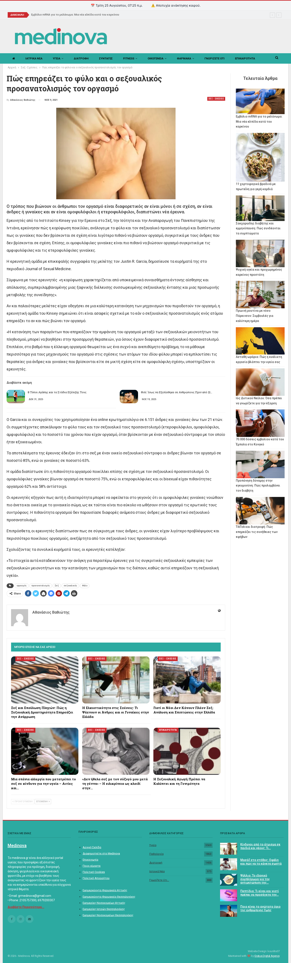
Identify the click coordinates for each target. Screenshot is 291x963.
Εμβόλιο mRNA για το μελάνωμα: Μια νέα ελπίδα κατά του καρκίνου (75, 14)
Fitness (128, 58)
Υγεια (56, 58)
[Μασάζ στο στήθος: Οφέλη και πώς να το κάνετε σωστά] (228, 864)
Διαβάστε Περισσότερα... (26, 907)
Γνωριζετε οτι (215, 58)
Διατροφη (81, 58)
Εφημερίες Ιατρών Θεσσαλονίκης (104, 909)
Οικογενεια (155, 58)
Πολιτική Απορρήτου (96, 878)
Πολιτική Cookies (94, 872)
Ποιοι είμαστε (92, 865)
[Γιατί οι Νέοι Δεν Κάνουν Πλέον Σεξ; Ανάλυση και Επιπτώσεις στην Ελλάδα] (187, 679)
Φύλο (84, 585)
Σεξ (57, 585)
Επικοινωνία (90, 859)
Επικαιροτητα (245, 58)
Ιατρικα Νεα (33, 58)
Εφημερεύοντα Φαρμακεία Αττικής (105, 890)
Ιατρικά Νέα (157, 871)
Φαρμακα (184, 58)
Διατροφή (155, 862)
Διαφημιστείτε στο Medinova (101, 853)
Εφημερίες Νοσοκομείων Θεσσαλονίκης (108, 915)
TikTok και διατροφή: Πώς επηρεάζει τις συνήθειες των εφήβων (257, 532)
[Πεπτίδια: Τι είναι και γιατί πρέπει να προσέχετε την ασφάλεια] (228, 895)
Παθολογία (156, 853)
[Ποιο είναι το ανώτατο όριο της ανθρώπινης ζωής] (228, 911)
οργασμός (22, 585)
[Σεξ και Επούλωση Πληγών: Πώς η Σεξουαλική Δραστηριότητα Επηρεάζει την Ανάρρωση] (44, 679)
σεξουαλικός (70, 585)
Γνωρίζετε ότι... (159, 880)
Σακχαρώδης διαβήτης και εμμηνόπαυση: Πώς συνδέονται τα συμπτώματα (258, 228)
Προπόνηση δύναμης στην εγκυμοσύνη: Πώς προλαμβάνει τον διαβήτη (258, 485)
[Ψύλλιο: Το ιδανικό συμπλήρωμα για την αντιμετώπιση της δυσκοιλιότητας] (228, 880)
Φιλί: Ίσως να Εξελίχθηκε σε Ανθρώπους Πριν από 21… (176, 392)
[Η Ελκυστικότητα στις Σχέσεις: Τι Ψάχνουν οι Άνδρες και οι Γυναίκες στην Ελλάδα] (116, 679)
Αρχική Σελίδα (92, 847)
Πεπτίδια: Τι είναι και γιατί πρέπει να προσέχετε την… (259, 892)
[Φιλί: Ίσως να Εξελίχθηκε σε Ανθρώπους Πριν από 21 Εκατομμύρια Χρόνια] (129, 396)
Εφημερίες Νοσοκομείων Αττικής (104, 902)
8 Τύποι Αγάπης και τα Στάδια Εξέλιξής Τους (57, 392)
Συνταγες (106, 58)
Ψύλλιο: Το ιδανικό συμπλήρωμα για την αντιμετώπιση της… (254, 879)
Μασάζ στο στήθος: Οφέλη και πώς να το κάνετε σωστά (261, 861)
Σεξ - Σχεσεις (216, 99)
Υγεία (152, 845)
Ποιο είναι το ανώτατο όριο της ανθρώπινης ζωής (260, 908)
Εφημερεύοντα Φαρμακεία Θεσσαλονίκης (109, 896)
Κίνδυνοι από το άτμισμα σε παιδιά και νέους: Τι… (260, 846)
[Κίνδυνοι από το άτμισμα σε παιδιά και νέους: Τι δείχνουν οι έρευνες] (228, 849)
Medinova (17, 845)
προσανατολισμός (41, 585)
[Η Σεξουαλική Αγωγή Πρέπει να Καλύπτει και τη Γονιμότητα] (187, 751)
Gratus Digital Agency (267, 955)
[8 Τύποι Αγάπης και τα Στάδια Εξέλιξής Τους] (16, 396)
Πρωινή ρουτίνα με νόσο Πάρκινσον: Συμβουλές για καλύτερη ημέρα (254, 316)
